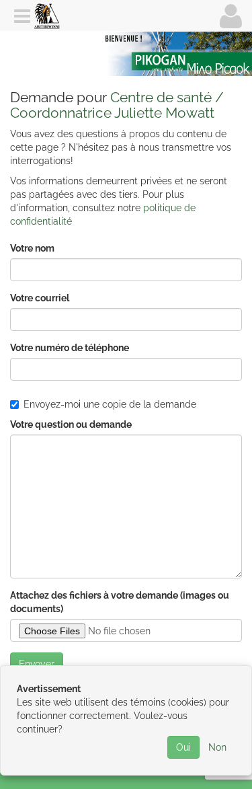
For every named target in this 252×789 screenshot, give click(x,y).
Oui (183, 747)
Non (217, 747)
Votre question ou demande (71, 424)
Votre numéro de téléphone (69, 347)
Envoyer (36, 664)
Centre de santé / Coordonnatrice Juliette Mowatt (117, 105)
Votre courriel (39, 298)
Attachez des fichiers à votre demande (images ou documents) (119, 602)
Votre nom (32, 248)
